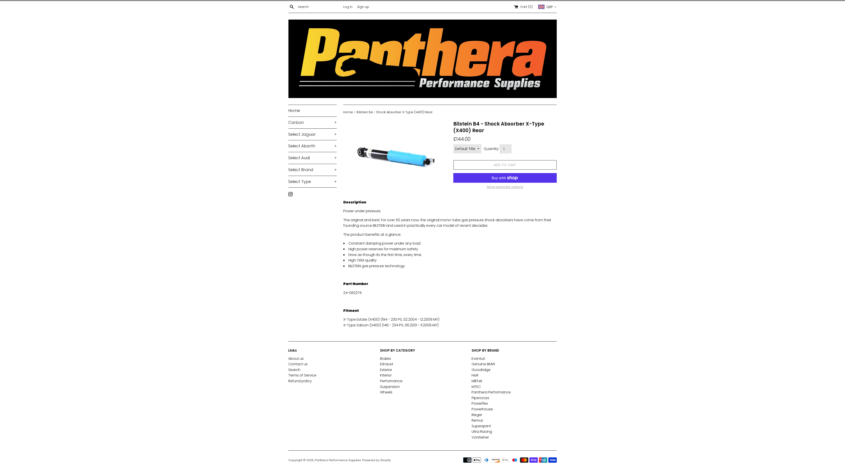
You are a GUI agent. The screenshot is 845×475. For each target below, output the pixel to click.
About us (296, 358)
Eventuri (478, 358)
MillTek (477, 381)
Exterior (386, 369)
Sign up (363, 7)
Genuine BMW (483, 364)
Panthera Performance (491, 392)
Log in (348, 7)
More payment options (505, 187)
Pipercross (480, 397)
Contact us (298, 364)
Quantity (491, 148)
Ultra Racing (482, 431)
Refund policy (300, 381)
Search (294, 369)
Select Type (312, 181)
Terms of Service (302, 375)
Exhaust (386, 364)
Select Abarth (312, 146)
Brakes (385, 358)
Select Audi (312, 158)
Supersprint (481, 426)
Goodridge (481, 369)
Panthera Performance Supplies (338, 460)
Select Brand (312, 169)
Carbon (312, 122)
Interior (386, 375)
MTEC (476, 386)
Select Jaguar (312, 134)
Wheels (386, 392)
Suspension (390, 386)
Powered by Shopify (376, 460)
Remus (477, 420)
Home (294, 110)
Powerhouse (482, 409)
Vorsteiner (480, 437)
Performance (391, 381)
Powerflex (480, 403)
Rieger (477, 414)
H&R (475, 375)
